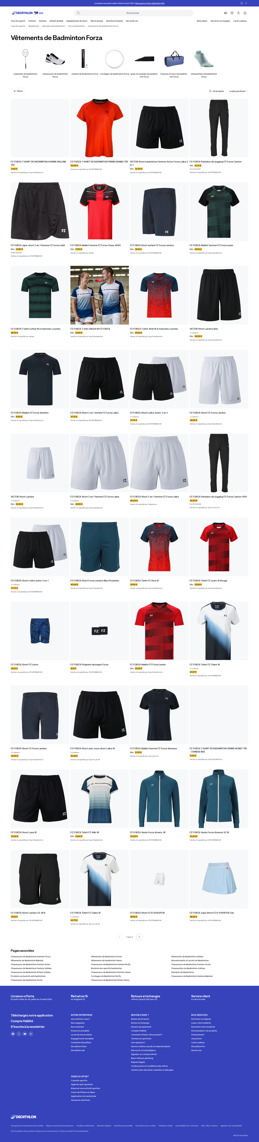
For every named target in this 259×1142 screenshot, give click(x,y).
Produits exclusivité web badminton (28, 976)
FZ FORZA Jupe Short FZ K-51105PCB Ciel (212, 912)
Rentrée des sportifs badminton (106, 968)
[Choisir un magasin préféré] (225, 13)
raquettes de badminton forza (25, 75)
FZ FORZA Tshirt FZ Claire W (205, 664)
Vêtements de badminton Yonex (106, 960)
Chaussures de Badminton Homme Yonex (111, 972)
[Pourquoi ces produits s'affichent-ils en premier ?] (210, 91)
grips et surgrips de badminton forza (144, 75)
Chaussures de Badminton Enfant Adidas (31, 972)
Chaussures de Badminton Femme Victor (191, 964)
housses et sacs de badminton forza (174, 75)
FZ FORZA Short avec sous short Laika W (92, 748)
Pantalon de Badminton (182, 972)
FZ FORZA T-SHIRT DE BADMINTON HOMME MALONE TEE (39, 163)
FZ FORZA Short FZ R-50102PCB (147, 912)
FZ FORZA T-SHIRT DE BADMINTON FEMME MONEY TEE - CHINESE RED (219, 750)
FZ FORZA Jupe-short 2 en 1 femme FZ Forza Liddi (38, 245)
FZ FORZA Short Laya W (24, 832)
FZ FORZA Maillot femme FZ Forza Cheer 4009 (95, 245)
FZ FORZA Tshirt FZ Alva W (144, 580)
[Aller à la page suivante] (139, 937)
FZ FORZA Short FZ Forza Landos (208, 412)
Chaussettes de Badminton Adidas (188, 968)
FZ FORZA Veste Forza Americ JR (148, 832)
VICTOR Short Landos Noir (204, 328)
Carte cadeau (240, 21)
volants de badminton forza (84, 74)
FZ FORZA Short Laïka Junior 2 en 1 (149, 412)
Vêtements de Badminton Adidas (187, 956)
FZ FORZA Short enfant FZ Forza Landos (152, 245)
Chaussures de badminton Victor (27, 980)
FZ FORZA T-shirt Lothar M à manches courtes (35, 328)
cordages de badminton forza (114, 74)
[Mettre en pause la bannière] (242, 3)
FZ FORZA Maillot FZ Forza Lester (148, 664)
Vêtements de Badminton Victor (106, 956)
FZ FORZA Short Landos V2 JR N (28, 912)
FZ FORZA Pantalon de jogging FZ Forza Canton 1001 (218, 496)
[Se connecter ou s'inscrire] (238, 13)
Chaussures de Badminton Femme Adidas (31, 968)
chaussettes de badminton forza (204, 75)
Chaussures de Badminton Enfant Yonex (110, 980)
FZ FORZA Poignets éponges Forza (89, 664)
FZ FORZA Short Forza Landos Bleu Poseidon (94, 580)
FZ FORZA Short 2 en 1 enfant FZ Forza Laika (94, 412)
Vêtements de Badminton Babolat (27, 960)
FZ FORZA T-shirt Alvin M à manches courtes (154, 328)
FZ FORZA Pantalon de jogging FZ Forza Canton (216, 161)
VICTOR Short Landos (22, 496)
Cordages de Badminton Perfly (106, 976)
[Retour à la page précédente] (119, 937)
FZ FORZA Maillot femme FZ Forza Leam (211, 245)
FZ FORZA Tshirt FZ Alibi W (84, 832)
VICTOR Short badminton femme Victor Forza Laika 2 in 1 (159, 163)
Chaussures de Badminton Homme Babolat (192, 976)
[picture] (40, 128)
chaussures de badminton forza (55, 75)
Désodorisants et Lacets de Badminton (190, 960)
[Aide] (232, 13)
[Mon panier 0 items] (245, 13)
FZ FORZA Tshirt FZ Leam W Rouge (208, 580)
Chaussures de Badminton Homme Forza (30, 956)
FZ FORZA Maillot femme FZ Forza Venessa (153, 748)
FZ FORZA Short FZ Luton (24, 664)
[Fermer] (246, 3)
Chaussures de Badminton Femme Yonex (30, 964)
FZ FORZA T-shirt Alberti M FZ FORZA (90, 328)
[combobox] (238, 91)
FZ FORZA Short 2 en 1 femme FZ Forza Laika (94, 496)
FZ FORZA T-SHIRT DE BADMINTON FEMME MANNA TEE (99, 161)
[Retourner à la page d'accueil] (28, 13)
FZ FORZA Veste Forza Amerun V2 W (209, 832)
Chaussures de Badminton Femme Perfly (110, 964)
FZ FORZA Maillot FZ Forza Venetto (30, 412)
